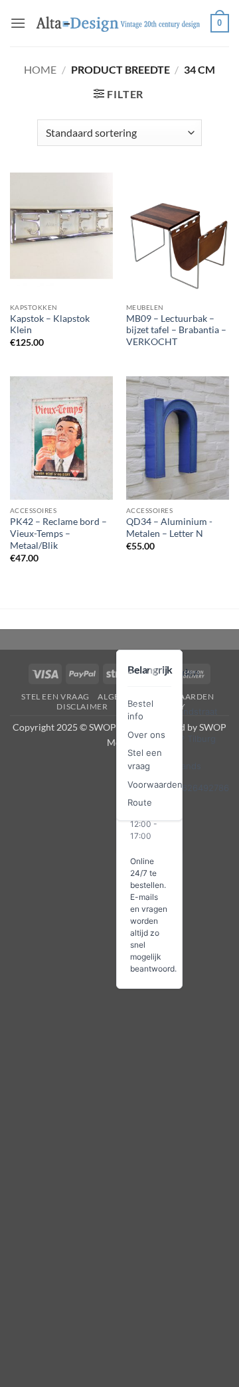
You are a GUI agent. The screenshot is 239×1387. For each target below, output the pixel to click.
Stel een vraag (55, 696)
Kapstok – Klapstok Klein (50, 324)
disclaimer (82, 706)
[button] (18, 23)
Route (139, 802)
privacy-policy (151, 706)
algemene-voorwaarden (156, 696)
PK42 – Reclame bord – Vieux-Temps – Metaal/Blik (58, 533)
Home (40, 69)
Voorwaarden (155, 784)
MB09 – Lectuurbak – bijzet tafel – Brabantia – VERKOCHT (176, 330)
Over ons (146, 734)
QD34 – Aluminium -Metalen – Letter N (169, 527)
